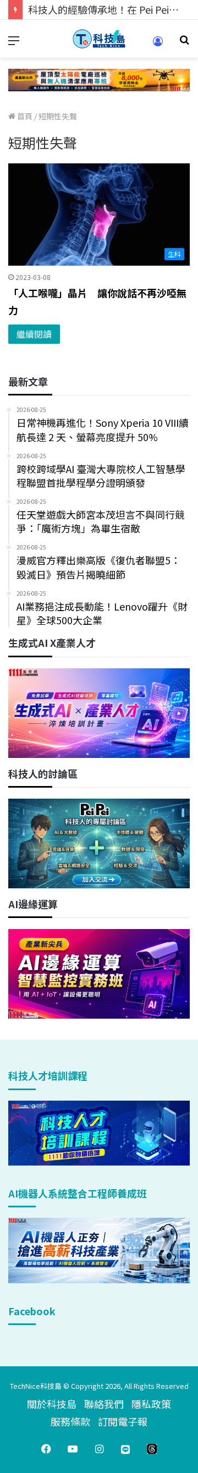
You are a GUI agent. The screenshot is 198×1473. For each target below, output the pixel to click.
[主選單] (13, 43)
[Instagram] (99, 1449)
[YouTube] (72, 1449)
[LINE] (125, 1449)
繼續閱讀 (34, 333)
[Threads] (152, 1449)
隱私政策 (151, 1404)
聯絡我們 (104, 1404)
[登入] (158, 45)
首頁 (23, 116)
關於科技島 (51, 1404)
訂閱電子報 (122, 1421)
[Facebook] (46, 1449)
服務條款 (70, 1421)
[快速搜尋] (184, 43)
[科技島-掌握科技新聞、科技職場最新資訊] (99, 39)
